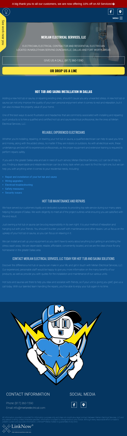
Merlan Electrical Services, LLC (63, 37)
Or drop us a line (63, 70)
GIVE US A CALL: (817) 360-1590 (63, 60)
